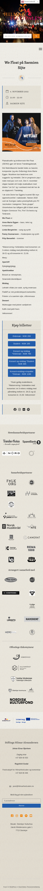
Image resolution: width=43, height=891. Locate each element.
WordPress (13, 887)
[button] (36, 36)
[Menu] (40, 49)
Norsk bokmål (29, 2)
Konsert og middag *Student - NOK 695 (21, 362)
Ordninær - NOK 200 (22, 336)
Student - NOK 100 (21, 344)
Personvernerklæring (33, 887)
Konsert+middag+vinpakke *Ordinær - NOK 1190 (21, 373)
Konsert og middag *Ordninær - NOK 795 (21, 352)
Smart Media (22, 887)
